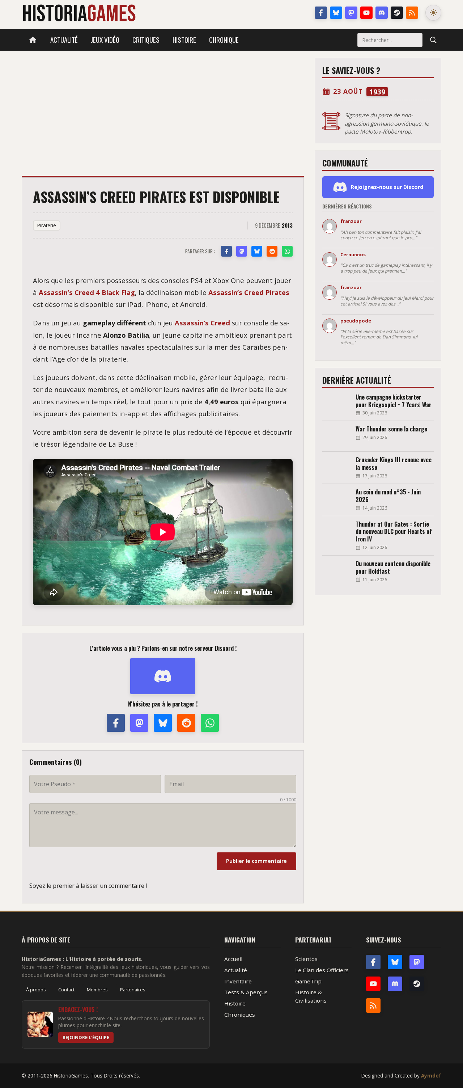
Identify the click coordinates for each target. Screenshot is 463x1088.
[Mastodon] (351, 13)
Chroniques (239, 1014)
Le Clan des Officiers (322, 970)
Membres (97, 989)
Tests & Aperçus (246, 992)
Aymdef (431, 1075)
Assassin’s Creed (202, 322)
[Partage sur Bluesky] (256, 251)
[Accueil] (33, 40)
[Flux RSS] (412, 13)
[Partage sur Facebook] (226, 251)
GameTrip (308, 981)
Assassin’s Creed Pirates (248, 292)
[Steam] (397, 13)
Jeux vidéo (105, 39)
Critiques (146, 39)
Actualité (64, 39)
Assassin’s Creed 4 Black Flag (87, 292)
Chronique (224, 39)
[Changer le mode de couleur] (433, 13)
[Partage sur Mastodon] (241, 251)
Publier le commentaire (256, 860)
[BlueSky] (395, 962)
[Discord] (381, 13)
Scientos (306, 958)
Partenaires (132, 989)
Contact (66, 989)
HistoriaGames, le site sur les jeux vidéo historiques (79, 13)
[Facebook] (321, 13)
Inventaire (238, 981)
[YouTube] (366, 13)
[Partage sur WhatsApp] (287, 251)
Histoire (184, 39)
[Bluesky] (336, 13)
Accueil (233, 958)
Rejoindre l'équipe (86, 1037)
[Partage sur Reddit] (272, 251)
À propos (36, 989)
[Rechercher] (433, 40)
